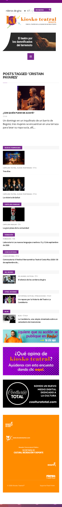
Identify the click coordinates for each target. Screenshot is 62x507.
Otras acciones (40, 296)
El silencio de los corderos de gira (32, 279)
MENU (30, 56)
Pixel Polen (50, 486)
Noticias (30, 276)
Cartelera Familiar (10, 224)
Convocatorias (8, 256)
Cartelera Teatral (9, 168)
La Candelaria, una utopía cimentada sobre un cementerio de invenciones (38, 320)
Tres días (6, 171)
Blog (20, 316)
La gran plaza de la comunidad (16, 228)
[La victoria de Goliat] (15, 191)
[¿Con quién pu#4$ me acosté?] (31, 98)
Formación (7, 239)
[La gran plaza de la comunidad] (15, 221)
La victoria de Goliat (11, 197)
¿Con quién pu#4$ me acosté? (18, 112)
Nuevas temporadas (24, 168)
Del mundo (22, 276)
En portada (22, 296)
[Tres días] (15, 165)
